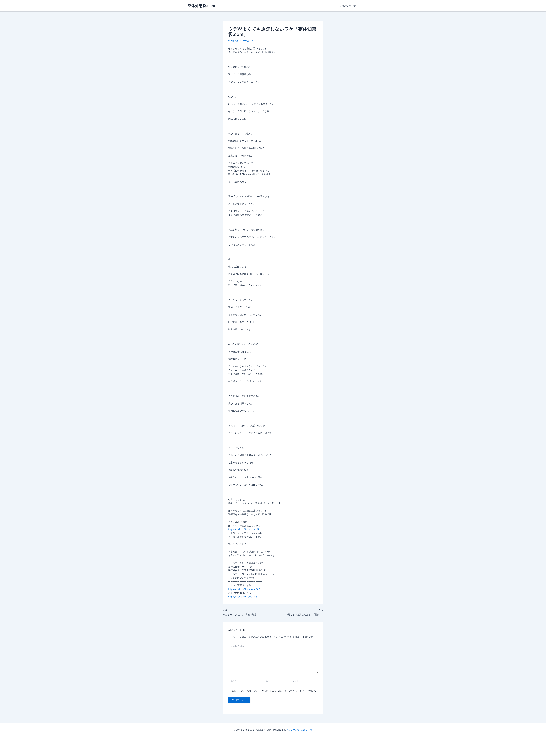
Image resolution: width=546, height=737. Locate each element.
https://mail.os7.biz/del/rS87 (243, 596)
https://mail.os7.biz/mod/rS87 (244, 589)
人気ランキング (348, 5)
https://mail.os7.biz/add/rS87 (243, 529)
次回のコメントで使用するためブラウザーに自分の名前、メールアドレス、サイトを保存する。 (275, 691)
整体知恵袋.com (201, 5)
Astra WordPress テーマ (299, 729)
